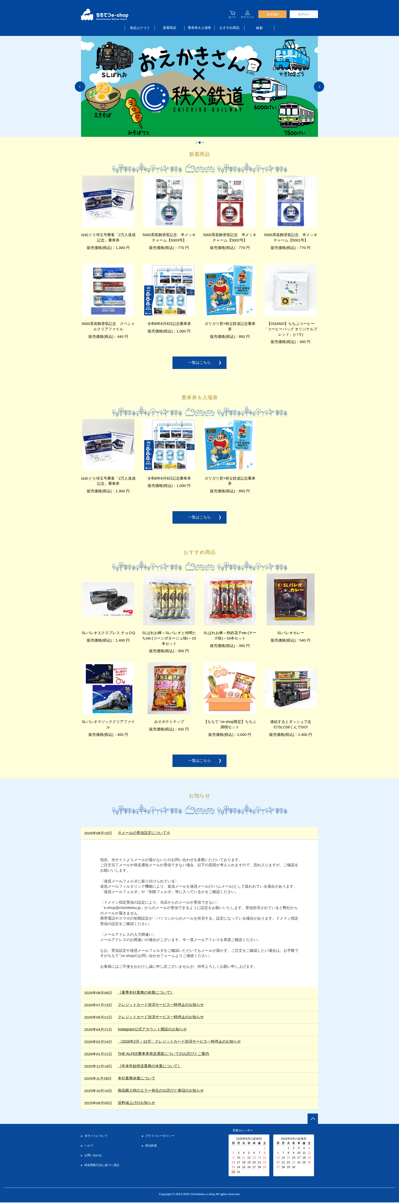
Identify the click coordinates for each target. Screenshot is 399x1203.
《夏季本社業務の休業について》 (146, 992)
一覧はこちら (199, 362)
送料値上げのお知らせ (136, 1103)
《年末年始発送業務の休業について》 (149, 1066)
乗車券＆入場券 (199, 27)
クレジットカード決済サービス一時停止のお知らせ (161, 1005)
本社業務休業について (136, 1078)
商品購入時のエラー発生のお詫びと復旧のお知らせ (161, 1090)
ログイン (304, 14)
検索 (259, 28)
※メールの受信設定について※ (144, 833)
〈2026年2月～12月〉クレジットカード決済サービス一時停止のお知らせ (179, 1041)
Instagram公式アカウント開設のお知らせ (152, 1029)
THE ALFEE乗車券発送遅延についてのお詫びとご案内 (163, 1054)
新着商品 (169, 27)
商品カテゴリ (140, 28)
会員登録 (272, 14)
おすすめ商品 (229, 27)
